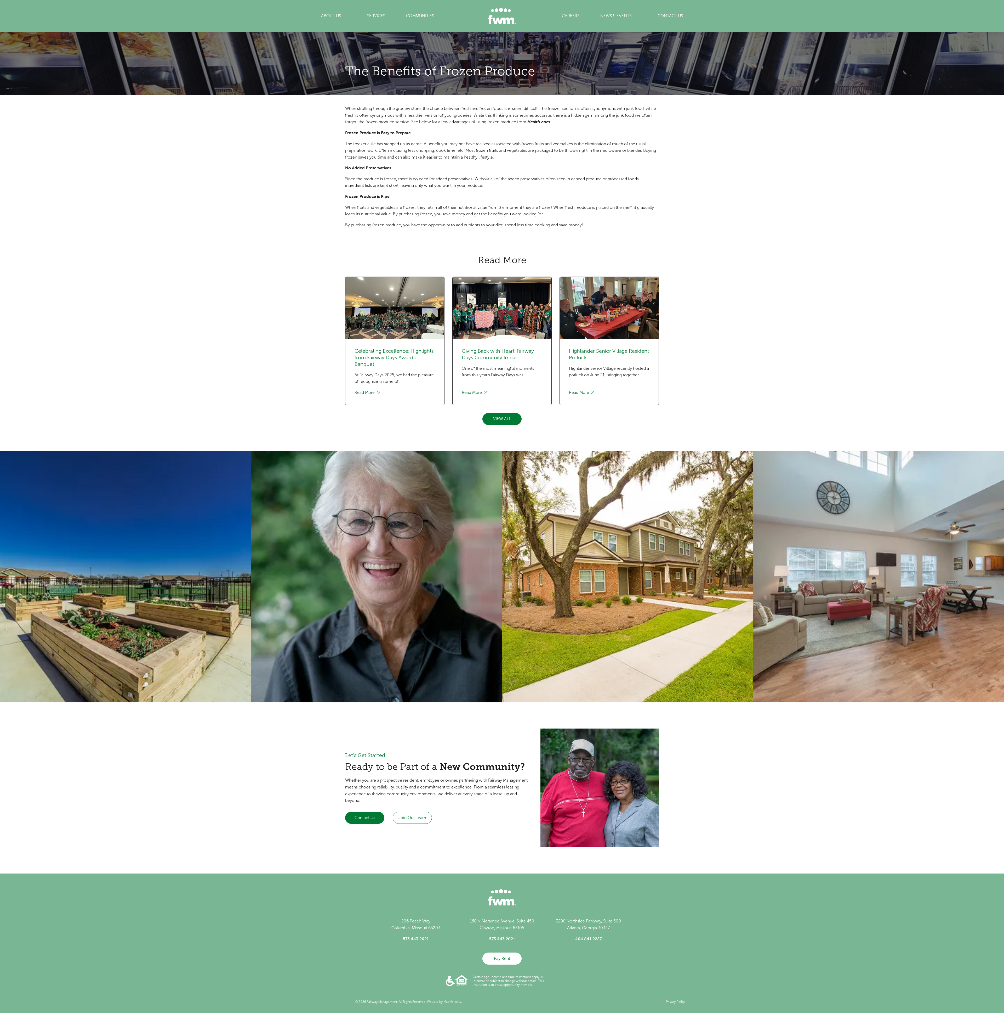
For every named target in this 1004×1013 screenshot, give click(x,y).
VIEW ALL (502, 419)
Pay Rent (502, 958)
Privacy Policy (675, 1002)
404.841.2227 (588, 938)
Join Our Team (412, 817)
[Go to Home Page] (502, 16)
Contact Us (365, 817)
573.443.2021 (416, 938)
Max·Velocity (452, 1002)
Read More (365, 392)
